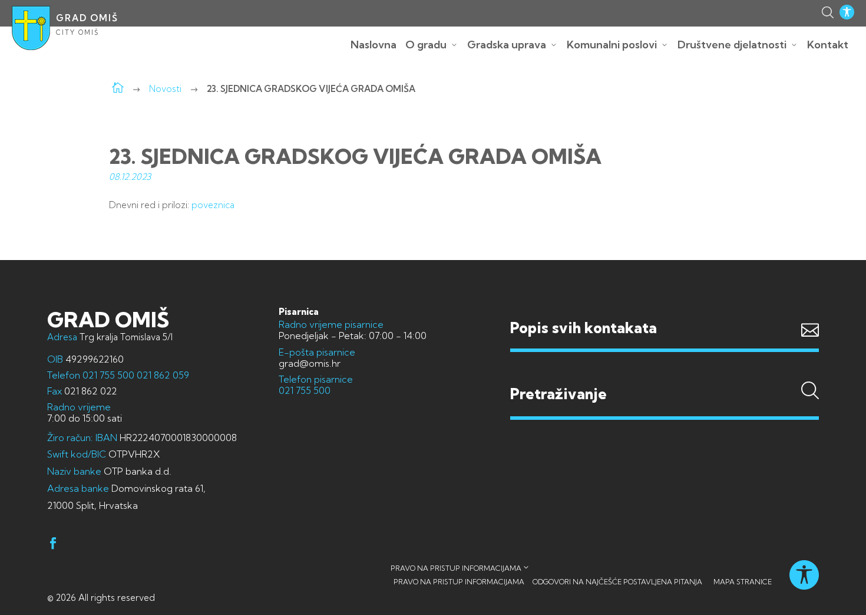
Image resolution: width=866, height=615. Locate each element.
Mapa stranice (742, 581)
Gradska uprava (506, 44)
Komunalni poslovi (612, 44)
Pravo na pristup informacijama (456, 568)
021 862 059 (161, 375)
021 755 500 (108, 375)
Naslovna (373, 44)
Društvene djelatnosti (731, 44)
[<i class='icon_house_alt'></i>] (118, 88)
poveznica (212, 205)
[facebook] (53, 545)
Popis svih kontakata (583, 327)
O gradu (426, 44)
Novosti (165, 88)
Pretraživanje (664, 371)
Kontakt (827, 44)
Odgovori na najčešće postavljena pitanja (617, 581)
